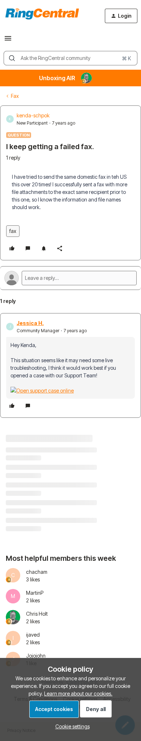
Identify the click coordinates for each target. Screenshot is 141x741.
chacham (36, 572)
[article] (70, 365)
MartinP (34, 593)
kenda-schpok (33, 115)
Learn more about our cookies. (78, 693)
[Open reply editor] (70, 278)
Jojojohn (36, 656)
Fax (15, 96)
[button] (8, 41)
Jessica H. (30, 323)
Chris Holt (37, 614)
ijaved (33, 635)
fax (12, 231)
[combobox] (70, 58)
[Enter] (12, 58)
